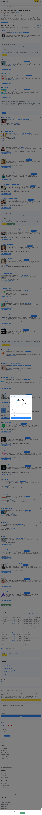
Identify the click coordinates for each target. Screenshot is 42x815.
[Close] (30, 396)
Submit (21, 418)
